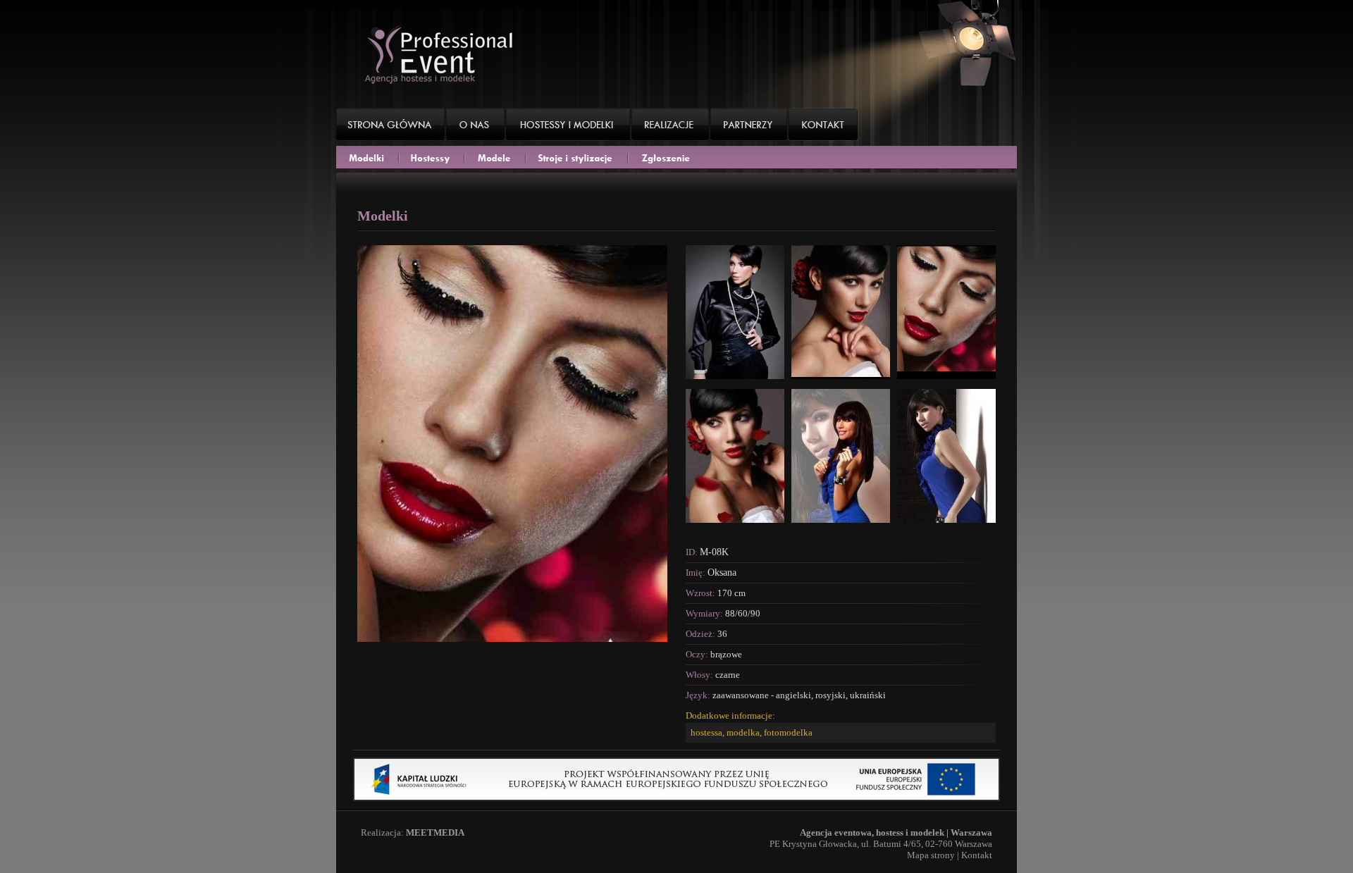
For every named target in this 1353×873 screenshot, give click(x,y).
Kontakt (976, 855)
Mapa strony (931, 855)
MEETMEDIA (435, 832)
